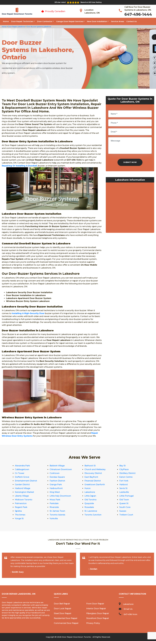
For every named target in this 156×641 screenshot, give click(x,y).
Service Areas (117, 21)
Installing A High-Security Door (28, 313)
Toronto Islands (57, 515)
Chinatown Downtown (61, 469)
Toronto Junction (92, 515)
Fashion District (57, 481)
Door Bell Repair (62, 604)
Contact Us (131, 21)
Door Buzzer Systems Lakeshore (38, 27)
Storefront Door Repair (97, 618)
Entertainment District (26, 481)
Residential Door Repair (65, 618)
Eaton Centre (125, 477)
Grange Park (56, 484)
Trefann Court (126, 515)
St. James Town (57, 511)
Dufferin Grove (22, 477)
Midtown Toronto (23, 499)
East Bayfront (91, 477)
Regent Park (21, 507)
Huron (87, 488)
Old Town (124, 499)
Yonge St (19, 518)
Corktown (54, 473)
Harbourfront (56, 488)
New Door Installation (97, 21)
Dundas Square (57, 477)
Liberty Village (22, 496)
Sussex (122, 511)
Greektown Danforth (94, 484)
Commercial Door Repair (66, 623)
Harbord (123, 484)
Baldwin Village (57, 465)
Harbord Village (22, 488)
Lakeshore (89, 492)
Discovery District (93, 473)
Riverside (54, 507)
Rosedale (89, 507)
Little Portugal (126, 496)
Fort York (123, 481)
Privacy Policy (93, 623)
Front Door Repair (95, 604)
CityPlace (124, 469)
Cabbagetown (22, 469)
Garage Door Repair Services (69, 21)
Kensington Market (24, 492)
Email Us (128, 609)
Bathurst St (90, 465)
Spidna (18, 511)
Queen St (123, 503)
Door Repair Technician (22, 21)
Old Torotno (90, 499)
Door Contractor (44, 21)
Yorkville (54, 518)
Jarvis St (123, 488)
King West (55, 492)
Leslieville (124, 492)
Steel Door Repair (62, 613)
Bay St (122, 465)
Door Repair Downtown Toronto (76, 637)
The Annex (20, 515)
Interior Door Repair (96, 608)
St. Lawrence (90, 511)
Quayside (89, 503)
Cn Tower (19, 473)
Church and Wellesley (95, 469)
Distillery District (127, 473)
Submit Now (130, 162)
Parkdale (54, 503)
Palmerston (21, 503)
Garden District (22, 484)
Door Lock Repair (62, 608)
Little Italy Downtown (60, 496)
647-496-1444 (138, 14)
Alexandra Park (22, 465)
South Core (124, 507)
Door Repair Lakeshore (16, 27)
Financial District (92, 481)
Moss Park (55, 499)
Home (6, 21)
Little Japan (90, 496)
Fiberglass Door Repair (97, 613)
